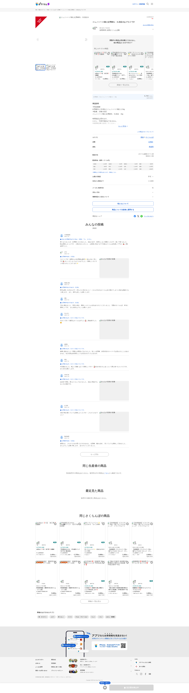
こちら (106, 473)
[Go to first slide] (86, 39)
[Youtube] (150, 674)
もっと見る (94, 454)
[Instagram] (141, 674)
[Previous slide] (38, 39)
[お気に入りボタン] (108, 53)
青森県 (151, 147)
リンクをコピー (149, 216)
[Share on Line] (141, 216)
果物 (48, 9)
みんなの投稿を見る (148, 25)
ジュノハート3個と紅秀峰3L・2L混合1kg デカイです (74, 9)
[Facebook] (145, 674)
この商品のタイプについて (145, 132)
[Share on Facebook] (135, 216)
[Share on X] (138, 216)
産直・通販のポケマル (40, 9)
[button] (123, 29)
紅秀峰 (58, 9)
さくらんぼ (53, 9)
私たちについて (123, 203)
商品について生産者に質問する (123, 209)
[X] (137, 674)
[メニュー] (152, 4)
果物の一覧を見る (123, 85)
